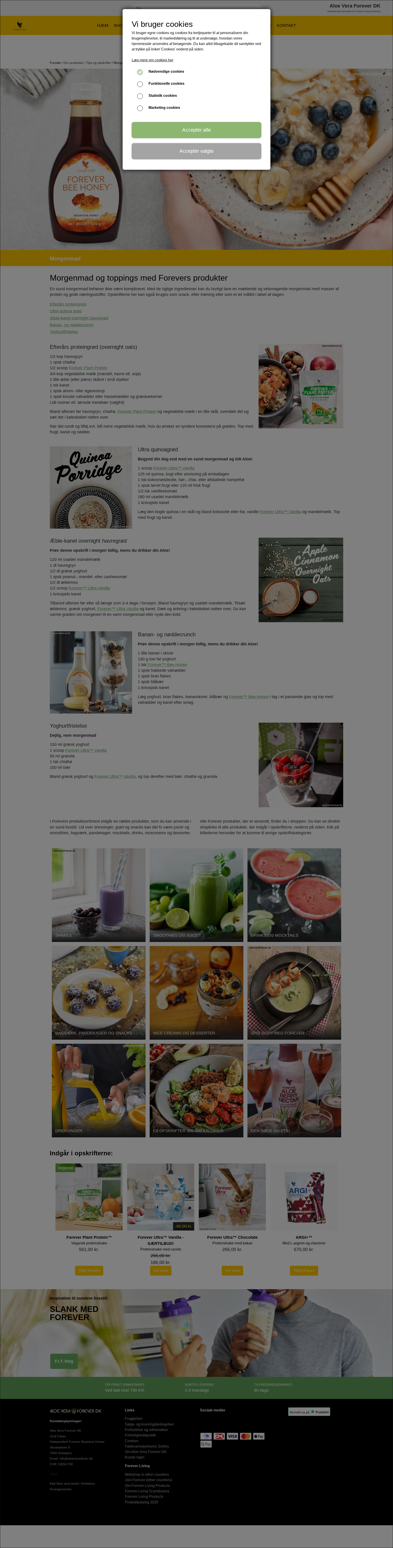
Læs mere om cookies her (152, 60)
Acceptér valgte (196, 151)
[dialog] (196, 774)
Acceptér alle (196, 130)
